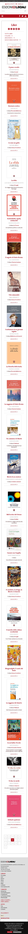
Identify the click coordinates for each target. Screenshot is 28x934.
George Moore (14, 333)
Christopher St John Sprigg (14, 479)
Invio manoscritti (5, 886)
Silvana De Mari (14, 594)
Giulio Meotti (14, 634)
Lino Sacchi (14, 108)
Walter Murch (14, 745)
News (2, 880)
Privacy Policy (17, 932)
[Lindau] (14, 7)
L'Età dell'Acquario (5, 892)
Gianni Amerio (14, 517)
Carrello (20, 4)
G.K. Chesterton (14, 259)
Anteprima (3, 891)
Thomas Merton (14, 705)
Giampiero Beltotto (17, 182)
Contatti (3, 885)
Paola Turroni (14, 783)
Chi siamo (3, 875)
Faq (2, 906)
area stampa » (6, 900)
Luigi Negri (8, 182)
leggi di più (13, 78)
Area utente (10, 4)
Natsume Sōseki (14, 145)
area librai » (5, 901)
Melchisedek (4, 897)
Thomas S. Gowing (14, 369)
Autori (2, 878)
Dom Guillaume (14, 441)
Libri (2, 877)
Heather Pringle (14, 69)
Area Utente (4, 907)
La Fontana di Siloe (5, 896)
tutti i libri (8, 33)
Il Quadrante (4, 894)
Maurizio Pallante (14, 223)
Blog (2, 883)
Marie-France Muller (14, 555)
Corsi (2, 882)
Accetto (10, 932)
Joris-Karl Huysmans (14, 822)
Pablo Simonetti (14, 297)
